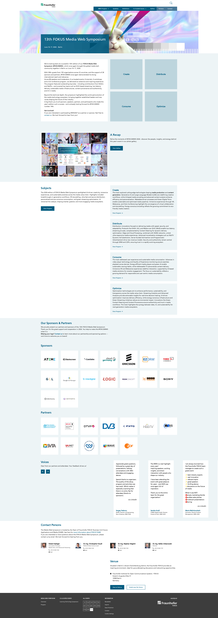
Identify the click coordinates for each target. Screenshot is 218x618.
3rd (92, 602)
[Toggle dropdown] (108, 8)
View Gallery (116, 148)
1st (84, 602)
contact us (48, 115)
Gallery (152, 8)
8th (92, 606)
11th (84, 609)
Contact (170, 8)
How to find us (117, 587)
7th (88, 606)
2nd (88, 602)
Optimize (161, 106)
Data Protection (109, 607)
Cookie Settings (109, 613)
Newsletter (108, 601)
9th (95, 606)
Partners (161, 8)
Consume (126, 106)
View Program (47, 208)
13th (91, 609)
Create (126, 74)
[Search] (171, 3)
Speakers (115, 8)
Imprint (107, 604)
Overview (43, 601)
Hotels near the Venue (136, 587)
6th (85, 606)
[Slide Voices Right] (48, 472)
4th (95, 602)
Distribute (161, 74)
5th (99, 602)
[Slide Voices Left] (43, 472)
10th (98, 606)
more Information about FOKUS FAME (87, 532)
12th (88, 609)
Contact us (58, 334)
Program (43, 604)
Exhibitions (125, 8)
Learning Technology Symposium (69, 601)
